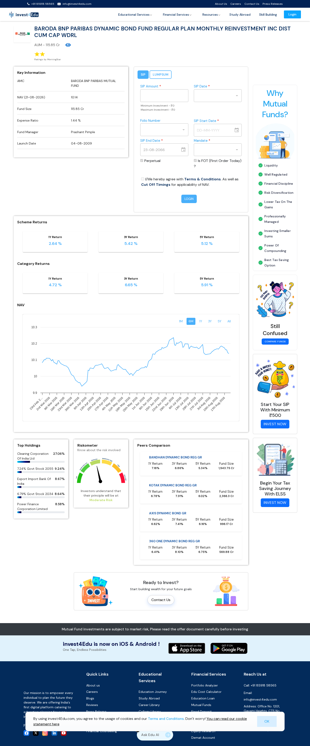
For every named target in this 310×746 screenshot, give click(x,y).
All (229, 321)
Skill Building (268, 14)
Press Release (96, 711)
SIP (143, 74)
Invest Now (275, 424)
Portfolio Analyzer (204, 685)
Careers (235, 4)
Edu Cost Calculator (206, 692)
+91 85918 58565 (42, 4)
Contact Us (251, 4)
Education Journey (153, 692)
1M (181, 321)
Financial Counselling (101, 731)
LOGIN (189, 199)
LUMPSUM (160, 74)
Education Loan (203, 698)
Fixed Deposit (201, 711)
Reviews (92, 705)
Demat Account (203, 738)
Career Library (149, 705)
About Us (221, 4)
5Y (219, 321)
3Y (210, 321)
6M (191, 321)
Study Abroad (240, 14)
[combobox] (214, 95)
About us (93, 685)
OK (266, 721)
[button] (135, 14)
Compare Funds (275, 341)
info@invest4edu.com (77, 4)
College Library (150, 711)
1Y (200, 321)
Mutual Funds (201, 705)
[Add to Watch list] (68, 45)
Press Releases (273, 4)
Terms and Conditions (166, 718)
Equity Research (203, 731)
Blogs (90, 698)
